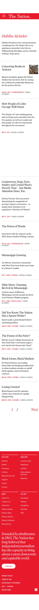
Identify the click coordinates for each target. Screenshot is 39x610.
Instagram (24, 505)
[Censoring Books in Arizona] (33, 69)
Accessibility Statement (11, 583)
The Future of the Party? (16, 335)
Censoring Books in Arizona (13, 68)
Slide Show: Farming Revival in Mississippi (14, 286)
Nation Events (7, 509)
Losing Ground (11, 387)
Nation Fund (6, 590)
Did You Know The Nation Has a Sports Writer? (17, 314)
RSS (22, 513)
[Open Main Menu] (3, 16)
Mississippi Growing (14, 255)
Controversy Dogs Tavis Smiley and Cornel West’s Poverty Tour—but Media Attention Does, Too (17, 186)
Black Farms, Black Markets (18, 358)
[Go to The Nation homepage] (19, 16)
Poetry (4, 483)
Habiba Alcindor (17, 132)
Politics (5, 461)
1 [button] (12, 410)
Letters (4, 487)
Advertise (5, 505)
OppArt (5, 480)
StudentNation (18, 92)
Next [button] (34, 410)
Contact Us (6, 502)
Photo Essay (16, 301)
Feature (14, 275)
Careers (10, 586)
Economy (5, 468)
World (4, 465)
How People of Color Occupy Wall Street (14, 105)
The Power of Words (13, 226)
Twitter (24, 502)
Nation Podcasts (8, 520)
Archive (24, 468)
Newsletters (6, 524)
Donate (8, 566)
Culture (5, 472)
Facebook (24, 498)
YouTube (24, 509)
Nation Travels (7, 517)
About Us (5, 498)
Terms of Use (7, 579)
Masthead (24, 465)
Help (3, 586)
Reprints (24, 478)
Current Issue (26, 461)
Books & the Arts (8, 476)
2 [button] (17, 410)
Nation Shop (6, 513)
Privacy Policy (7, 576)
